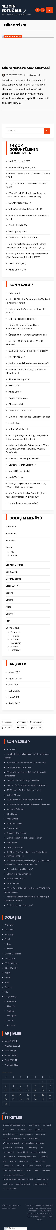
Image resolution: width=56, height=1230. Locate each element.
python (36, 1170)
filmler (11, 1130)
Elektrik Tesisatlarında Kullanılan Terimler (29, 173)
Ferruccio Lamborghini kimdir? (24, 458)
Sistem (9, 600)
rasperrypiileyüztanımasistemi (14, 1175)
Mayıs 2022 (14, 672)
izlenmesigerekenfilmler (27, 1157)
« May (4, 1113)
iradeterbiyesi (22, 1152)
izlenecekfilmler (9, 1157)
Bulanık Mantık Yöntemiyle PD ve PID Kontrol (26, 762)
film (4, 1130)
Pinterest (15, 650)
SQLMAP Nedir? (17, 203)
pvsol (29, 1170)
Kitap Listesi (15, 270)
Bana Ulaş (10, 540)
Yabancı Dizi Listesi (18, 429)
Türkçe (11, 1228)
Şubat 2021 (14, 691)
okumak (39, 1166)
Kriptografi (14, 231)
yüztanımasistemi (9, 1188)
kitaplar (13, 1161)
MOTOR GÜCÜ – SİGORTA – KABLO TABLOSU (26, 785)
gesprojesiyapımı (26, 1134)
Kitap (8, 607)
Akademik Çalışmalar (19, 167)
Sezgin (4, 1208)
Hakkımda (11, 533)
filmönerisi (21, 1130)
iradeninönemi (8, 1152)
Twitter (14, 646)
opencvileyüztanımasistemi (13, 1170)
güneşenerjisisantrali (11, 1143)
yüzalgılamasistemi (41, 1184)
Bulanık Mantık (34, 1125)
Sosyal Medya (12, 628)
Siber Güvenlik (13, 586)
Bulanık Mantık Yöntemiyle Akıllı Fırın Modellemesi (28, 804)
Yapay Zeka (11, 572)
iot (42, 1148)
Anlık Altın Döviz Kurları (20, 237)
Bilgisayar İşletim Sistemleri (22, 465)
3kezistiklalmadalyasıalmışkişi (14, 1125)
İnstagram (16, 643)
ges (30, 1130)
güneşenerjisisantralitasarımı (33, 1143)
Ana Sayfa (11, 526)
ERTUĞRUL (11, 1208)
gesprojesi (39, 1130)
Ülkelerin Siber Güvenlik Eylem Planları (28, 335)
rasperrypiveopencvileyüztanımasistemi (18, 1179)
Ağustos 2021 (15, 678)
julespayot (43, 1157)
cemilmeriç (47, 1125)
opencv (48, 1166)
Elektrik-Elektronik (15, 565)
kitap (5, 1161)
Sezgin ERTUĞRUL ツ (14, 8)
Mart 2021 (14, 684)
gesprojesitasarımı (10, 1134)
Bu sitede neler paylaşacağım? (24, 503)
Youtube (15, 639)
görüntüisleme (33, 1139)
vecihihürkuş (8, 1184)
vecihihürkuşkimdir (23, 1184)
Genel (9, 547)
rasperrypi (46, 1170)
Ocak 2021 (14, 697)
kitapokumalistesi (38, 1161)
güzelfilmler (7, 1148)
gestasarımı (40, 1134)
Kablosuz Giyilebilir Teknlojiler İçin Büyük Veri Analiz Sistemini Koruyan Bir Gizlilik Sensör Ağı (27, 449)
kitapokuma (23, 1161)
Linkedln (15, 636)
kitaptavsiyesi (8, 1166)
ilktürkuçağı (33, 1148)
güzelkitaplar (20, 1148)
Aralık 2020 (14, 703)
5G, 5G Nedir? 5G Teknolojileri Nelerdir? (28, 183)
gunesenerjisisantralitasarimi (14, 1139)
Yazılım (9, 593)
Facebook (16, 632)
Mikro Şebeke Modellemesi (26, 68)
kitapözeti (20, 1166)
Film (8, 621)
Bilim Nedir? (15, 263)
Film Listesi (14, 225)
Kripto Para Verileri (18, 398)
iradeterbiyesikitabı (38, 1152)
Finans (14, 555)
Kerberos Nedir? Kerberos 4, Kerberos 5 (29, 215)
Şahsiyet (10, 614)
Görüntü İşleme (13, 579)
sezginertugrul (15, 75)
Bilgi (13, 552)
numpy (30, 1166)
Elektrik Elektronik (13, 36)
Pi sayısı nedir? (16, 404)
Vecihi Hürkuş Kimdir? (19, 471)
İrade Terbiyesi (16, 161)
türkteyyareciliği (42, 1179)
